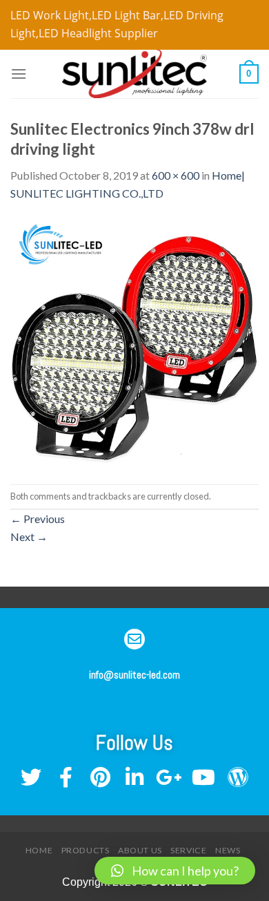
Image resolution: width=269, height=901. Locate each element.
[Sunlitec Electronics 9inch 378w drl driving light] (134, 341)
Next (29, 536)
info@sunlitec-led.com (134, 674)
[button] (174, 870)
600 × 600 (175, 175)
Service (188, 850)
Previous (37, 518)
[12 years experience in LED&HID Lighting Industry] (134, 74)
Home (39, 850)
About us (140, 850)
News (227, 850)
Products (85, 850)
